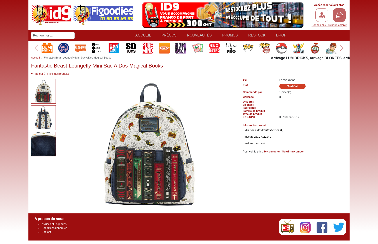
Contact (46, 232)
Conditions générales (54, 228)
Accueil (143, 35)
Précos (169, 35)
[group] (47, 48)
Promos (230, 35)
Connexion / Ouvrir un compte (329, 25)
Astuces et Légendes (54, 224)
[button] (342, 48)
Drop (281, 35)
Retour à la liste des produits (51, 73)
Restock (257, 35)
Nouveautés (199, 35)
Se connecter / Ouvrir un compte (283, 151)
